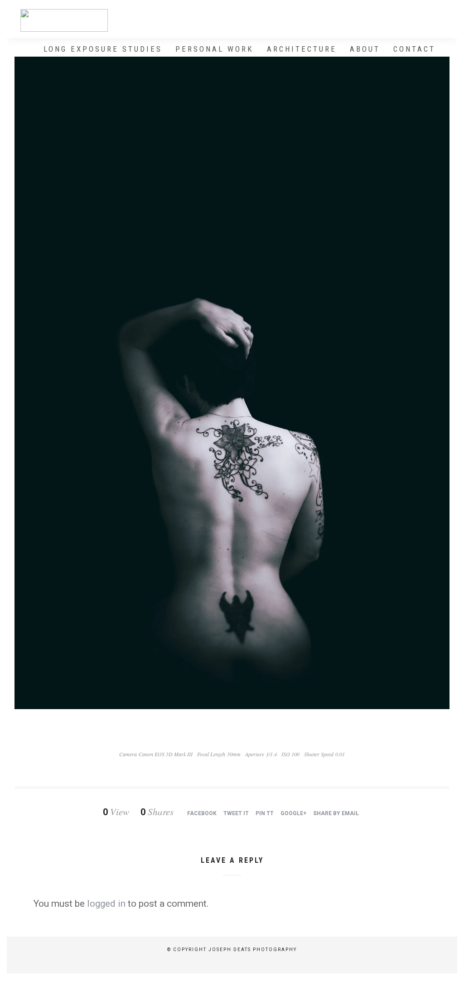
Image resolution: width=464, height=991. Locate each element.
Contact (414, 48)
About (365, 48)
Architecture (302, 48)
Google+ (293, 813)
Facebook (202, 813)
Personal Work (214, 48)
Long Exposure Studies (103, 48)
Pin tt (265, 813)
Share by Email (336, 813)
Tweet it (236, 813)
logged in (106, 903)
